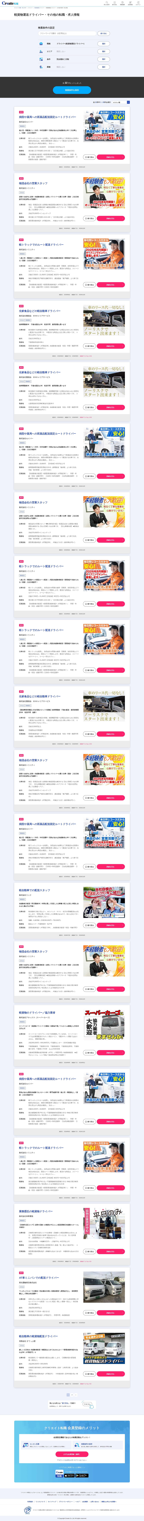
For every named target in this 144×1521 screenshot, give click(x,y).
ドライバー (30, 7)
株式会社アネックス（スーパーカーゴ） (35, 1017)
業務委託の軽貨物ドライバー (36, 1211)
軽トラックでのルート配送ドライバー (41, 244)
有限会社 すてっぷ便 (27, 1341)
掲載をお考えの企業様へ (109, 1501)
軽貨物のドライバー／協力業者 (37, 1012)
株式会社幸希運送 (26, 1216)
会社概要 (85, 1501)
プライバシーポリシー (66, 1501)
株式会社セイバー (26, 122)
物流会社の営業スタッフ (33, 183)
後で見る (90, 157)
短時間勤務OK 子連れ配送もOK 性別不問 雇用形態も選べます (42, 324)
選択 (103, 44)
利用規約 (30, 1501)
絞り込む (104, 33)
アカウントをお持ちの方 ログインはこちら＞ (72, 1460)
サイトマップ (52, 1501)
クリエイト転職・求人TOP (20, 7)
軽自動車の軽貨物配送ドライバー (38, 1336)
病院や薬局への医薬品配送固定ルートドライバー (47, 117)
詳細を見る (110, 157)
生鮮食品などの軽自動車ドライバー (40, 310)
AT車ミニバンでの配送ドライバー (39, 1277)
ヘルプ (77, 1501)
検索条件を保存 (72, 90)
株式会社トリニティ (27, 188)
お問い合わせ (95, 1501)
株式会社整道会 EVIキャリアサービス (34, 316)
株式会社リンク (25, 895)
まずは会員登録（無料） (72, 1454)
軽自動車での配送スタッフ (34, 890)
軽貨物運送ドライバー (39, 7)
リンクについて (40, 1501)
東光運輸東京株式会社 (28, 1283)
